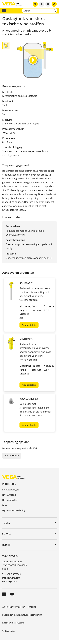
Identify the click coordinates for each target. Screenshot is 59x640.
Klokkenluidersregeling (13, 622)
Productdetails (29, 325)
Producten (9, 484)
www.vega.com (9, 581)
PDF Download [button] (12, 455)
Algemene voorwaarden (13, 606)
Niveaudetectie (9, 500)
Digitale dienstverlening (13, 510)
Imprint (32, 606)
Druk (4, 505)
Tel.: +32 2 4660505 (11, 574)
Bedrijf (6, 544)
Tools (6, 522)
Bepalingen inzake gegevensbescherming (22, 614)
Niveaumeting (9, 494)
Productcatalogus (10, 489)
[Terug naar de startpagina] (13, 477)
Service (6, 534)
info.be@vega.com (11, 577)
